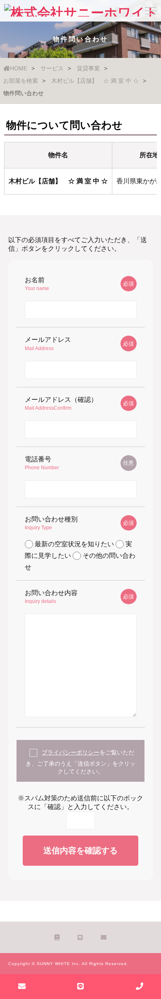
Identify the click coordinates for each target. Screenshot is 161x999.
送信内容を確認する (80, 850)
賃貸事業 (88, 68)
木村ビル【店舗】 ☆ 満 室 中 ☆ (95, 80)
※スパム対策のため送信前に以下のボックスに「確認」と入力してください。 (80, 802)
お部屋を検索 (20, 80)
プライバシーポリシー (70, 752)
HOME (18, 68)
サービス (52, 68)
